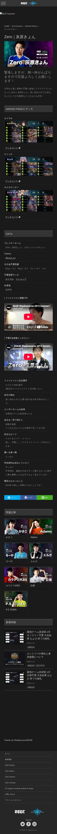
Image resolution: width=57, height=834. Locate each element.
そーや (9, 561)
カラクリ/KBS (13, 585)
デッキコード (11, 148)
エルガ (33, 561)
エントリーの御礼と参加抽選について (39, 655)
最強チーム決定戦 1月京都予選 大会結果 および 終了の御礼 (39, 675)
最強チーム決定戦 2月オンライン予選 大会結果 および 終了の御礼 (39, 635)
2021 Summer (10, 783)
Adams (33, 537)
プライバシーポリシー (13, 800)
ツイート (13, 497)
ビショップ (21, 279)
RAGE (16, 812)
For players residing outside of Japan (19, 788)
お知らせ (31, 647)
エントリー (40, 665)
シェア (29, 497)
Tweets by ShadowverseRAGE (18, 740)
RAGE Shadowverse (28, 3)
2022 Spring (9, 765)
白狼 (32, 585)
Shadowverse (40, 812)
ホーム (7, 754)
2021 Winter (9, 771)
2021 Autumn (10, 777)
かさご (9, 537)
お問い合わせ (10, 794)
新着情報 (8, 759)
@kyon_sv (10, 258)
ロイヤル (9, 279)
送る (46, 497)
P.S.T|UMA (11, 609)
